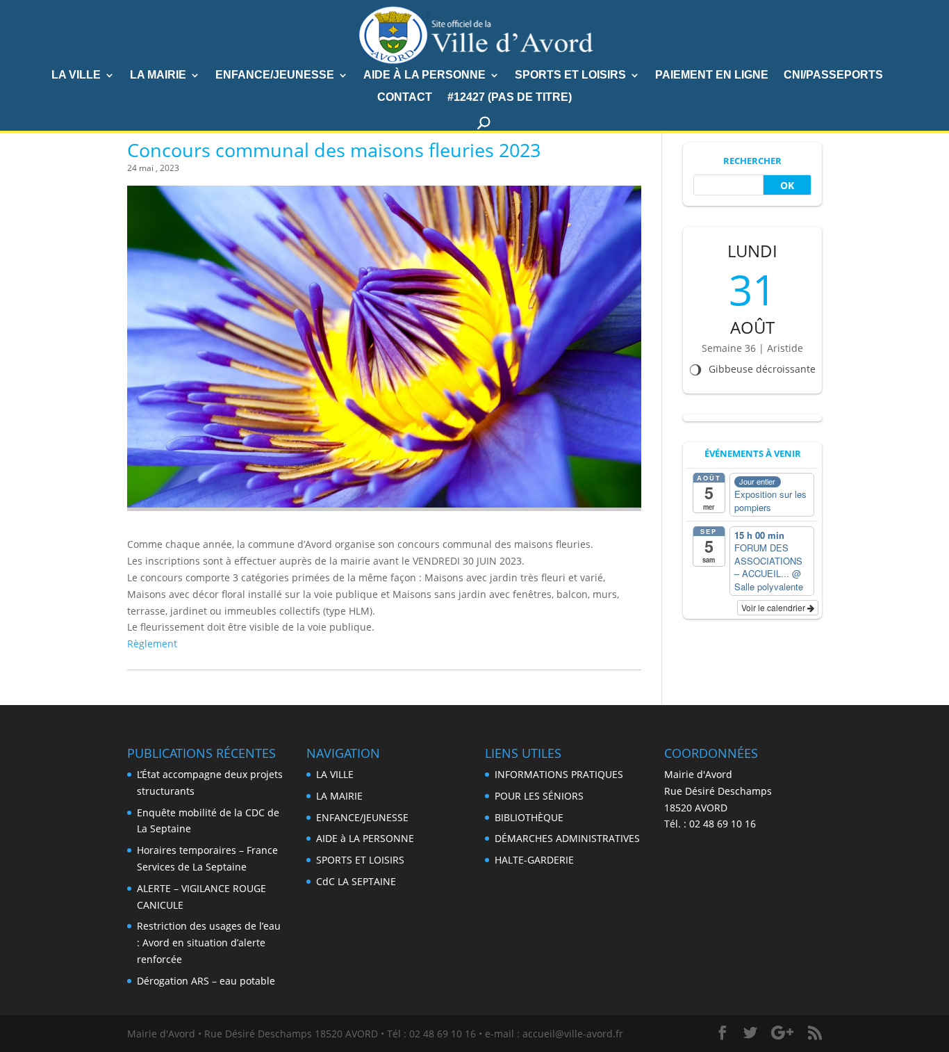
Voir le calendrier (774, 607)
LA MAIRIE (339, 795)
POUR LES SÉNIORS (539, 795)
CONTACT (404, 97)
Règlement (152, 643)
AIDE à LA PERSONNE (424, 75)
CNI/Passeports (833, 75)
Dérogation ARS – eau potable (206, 980)
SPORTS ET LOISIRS (570, 75)
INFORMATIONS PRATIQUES (559, 774)
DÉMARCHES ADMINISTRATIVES (567, 838)
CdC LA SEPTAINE (356, 881)
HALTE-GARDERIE (534, 859)
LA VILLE (76, 75)
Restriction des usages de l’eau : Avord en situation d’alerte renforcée (209, 942)
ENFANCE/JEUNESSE (274, 75)
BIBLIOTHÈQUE (529, 817)
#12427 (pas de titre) (509, 97)
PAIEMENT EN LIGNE (711, 75)
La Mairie (158, 75)
